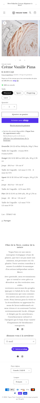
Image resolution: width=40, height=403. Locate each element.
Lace (6, 98)
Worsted (7, 93)
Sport (18, 93)
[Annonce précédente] (4, 4)
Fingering (31, 93)
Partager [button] (7, 221)
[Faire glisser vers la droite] (24, 60)
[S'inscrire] (33, 341)
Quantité (5, 102)
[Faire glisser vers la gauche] (15, 60)
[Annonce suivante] (36, 4)
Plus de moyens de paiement (20, 125)
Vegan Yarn (11, 397)
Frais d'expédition (7, 75)
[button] (4, 12)
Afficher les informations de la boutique (16, 139)
